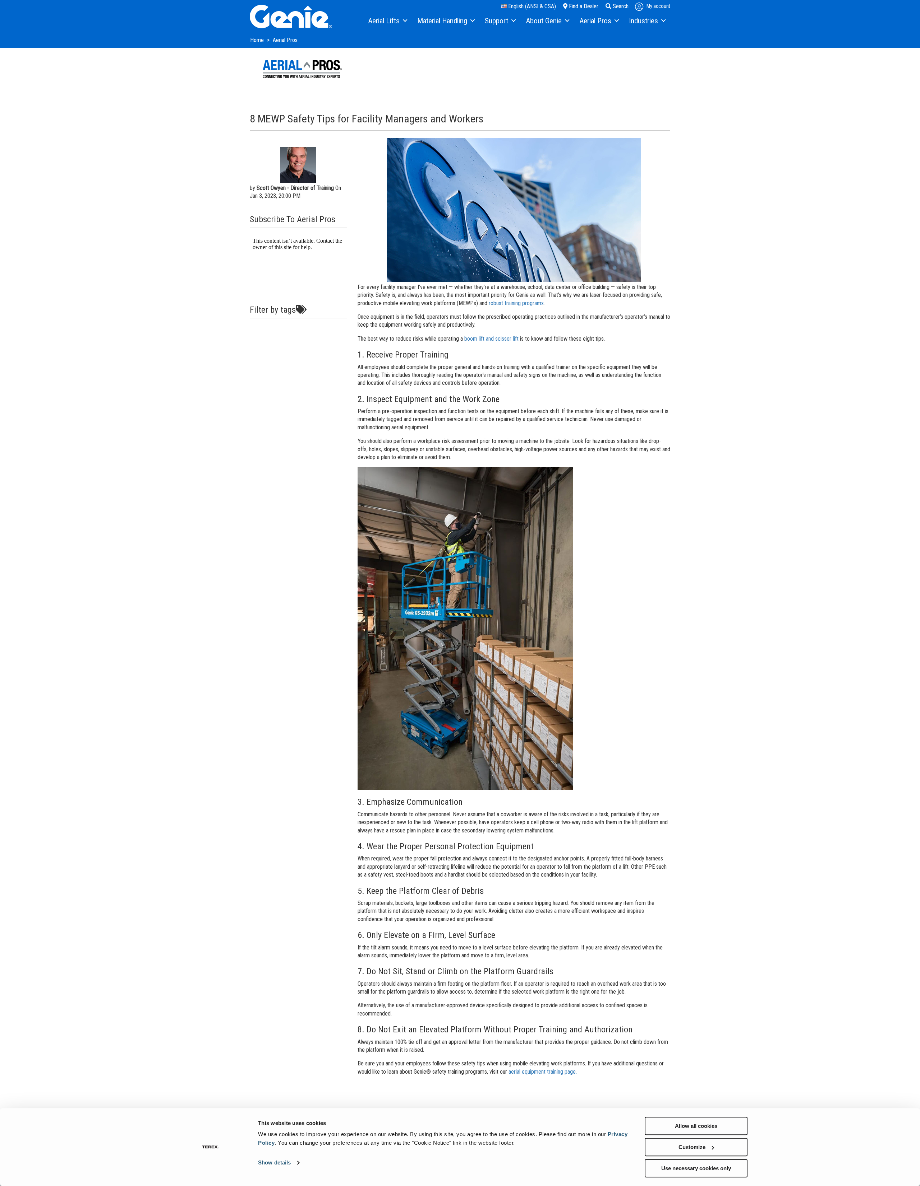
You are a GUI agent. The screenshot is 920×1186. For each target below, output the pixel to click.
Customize (691, 1147)
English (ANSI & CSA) (531, 6)
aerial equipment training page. (543, 1071)
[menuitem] (387, 21)
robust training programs (516, 303)
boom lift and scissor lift (491, 338)
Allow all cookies (696, 1126)
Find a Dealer (582, 6)
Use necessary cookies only (696, 1168)
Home (257, 40)
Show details (274, 1163)
